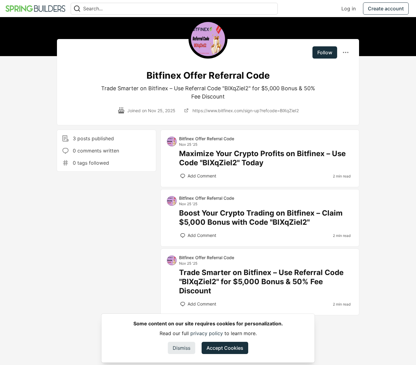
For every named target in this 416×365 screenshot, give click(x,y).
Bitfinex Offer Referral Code (206, 138)
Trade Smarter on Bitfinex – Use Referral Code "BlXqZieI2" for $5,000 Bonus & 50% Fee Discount (261, 281)
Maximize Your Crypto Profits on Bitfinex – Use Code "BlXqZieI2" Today (262, 158)
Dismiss (181, 348)
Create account (386, 8)
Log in (348, 8)
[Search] (77, 8)
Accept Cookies (224, 348)
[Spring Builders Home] (35, 8)
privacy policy (206, 333)
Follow (324, 52)
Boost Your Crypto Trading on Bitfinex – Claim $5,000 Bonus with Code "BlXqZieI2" (261, 218)
